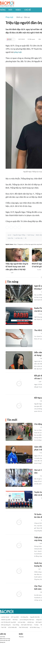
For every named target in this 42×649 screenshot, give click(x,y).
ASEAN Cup (30, 622)
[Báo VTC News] (37, 333)
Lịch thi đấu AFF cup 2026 (8, 622)
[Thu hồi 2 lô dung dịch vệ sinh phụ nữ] (19, 338)
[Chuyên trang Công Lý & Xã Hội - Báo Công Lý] (35, 314)
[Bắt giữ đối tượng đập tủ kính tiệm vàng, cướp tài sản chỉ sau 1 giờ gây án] (19, 383)
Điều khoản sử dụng (5, 638)
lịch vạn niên (21, 622)
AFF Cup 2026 (15, 617)
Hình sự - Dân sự (23, 17)
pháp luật (18, 52)
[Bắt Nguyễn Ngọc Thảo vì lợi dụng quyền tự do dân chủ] (19, 406)
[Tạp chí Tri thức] (9, 39)
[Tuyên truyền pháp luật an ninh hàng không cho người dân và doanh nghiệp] (19, 500)
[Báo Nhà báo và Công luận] (37, 292)
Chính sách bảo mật (5, 640)
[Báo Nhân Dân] (36, 453)
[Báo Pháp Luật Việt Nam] (36, 543)
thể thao (15, 619)
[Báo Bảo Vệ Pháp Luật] (35, 381)
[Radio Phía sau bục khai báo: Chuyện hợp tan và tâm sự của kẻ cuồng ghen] (19, 316)
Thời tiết (3, 627)
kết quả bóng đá (6, 625)
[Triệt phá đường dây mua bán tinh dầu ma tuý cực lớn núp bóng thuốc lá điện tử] (19, 545)
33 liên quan (31, 39)
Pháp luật (9, 17)
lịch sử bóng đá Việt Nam (27, 619)
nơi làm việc (19, 238)
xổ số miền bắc (12, 627)
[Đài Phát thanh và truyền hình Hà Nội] (36, 427)
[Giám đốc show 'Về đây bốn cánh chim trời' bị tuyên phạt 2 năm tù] (19, 455)
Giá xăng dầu (24, 617)
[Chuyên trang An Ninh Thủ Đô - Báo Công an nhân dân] (35, 569)
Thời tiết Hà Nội (23, 627)
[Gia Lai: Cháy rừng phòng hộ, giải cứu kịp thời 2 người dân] (19, 478)
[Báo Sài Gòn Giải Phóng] (36, 476)
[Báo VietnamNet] (7, 272)
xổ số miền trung (35, 627)
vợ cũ (9, 235)
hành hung (30, 235)
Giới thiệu (2, 636)
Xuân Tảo (10, 238)
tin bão (36, 625)
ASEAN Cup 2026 (5, 619)
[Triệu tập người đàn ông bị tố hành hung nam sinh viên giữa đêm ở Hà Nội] (17, 255)
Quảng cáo (2, 642)
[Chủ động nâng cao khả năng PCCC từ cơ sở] (19, 432)
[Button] (13, 39)
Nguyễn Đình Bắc (35, 617)
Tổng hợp (21, 636)
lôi (25, 238)
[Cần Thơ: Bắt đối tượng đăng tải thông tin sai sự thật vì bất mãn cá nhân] (19, 594)
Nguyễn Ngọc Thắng (19, 235)
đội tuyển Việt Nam (26, 625)
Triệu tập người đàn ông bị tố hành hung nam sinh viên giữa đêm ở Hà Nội (17, 267)
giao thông (16, 625)
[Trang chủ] (7, 4)
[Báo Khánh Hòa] (37, 498)
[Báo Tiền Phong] (36, 358)
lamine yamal (5, 617)
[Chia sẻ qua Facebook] (7, 227)
